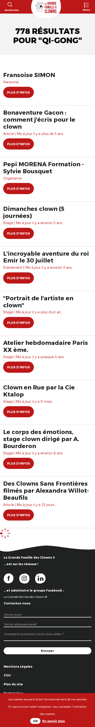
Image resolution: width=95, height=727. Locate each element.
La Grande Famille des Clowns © (25, 596)
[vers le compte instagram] (27, 578)
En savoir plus (53, 721)
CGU (7, 675)
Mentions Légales (18, 666)
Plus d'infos (18, 92)
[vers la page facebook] (11, 578)
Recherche (10, 9)
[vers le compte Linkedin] (42, 578)
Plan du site (13, 684)
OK (35, 721)
